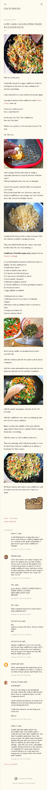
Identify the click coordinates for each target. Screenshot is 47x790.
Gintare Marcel (30, 783)
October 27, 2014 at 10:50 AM (21, 598)
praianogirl (15, 664)
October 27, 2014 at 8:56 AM (21, 578)
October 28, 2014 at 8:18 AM (21, 675)
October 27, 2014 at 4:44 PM (21, 657)
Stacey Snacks (12, 8)
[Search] (41, 3)
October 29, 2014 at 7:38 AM (21, 759)
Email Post (13, 518)
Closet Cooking (10, 256)
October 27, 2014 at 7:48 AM (21, 549)
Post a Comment (11, 764)
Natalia (14, 556)
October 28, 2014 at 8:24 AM (21, 719)
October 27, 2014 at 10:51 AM (21, 614)
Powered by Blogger (25, 778)
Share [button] (6, 518)
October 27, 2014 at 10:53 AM (21, 635)
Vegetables (12, 521)
